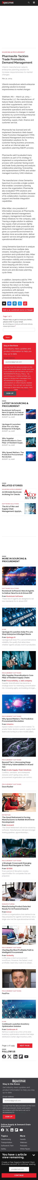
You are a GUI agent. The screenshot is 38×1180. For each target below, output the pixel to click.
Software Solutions (10, 504)
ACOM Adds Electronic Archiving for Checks (12, 493)
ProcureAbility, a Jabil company (19, 681)
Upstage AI (11, 637)
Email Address (10, 358)
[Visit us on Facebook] (4, 1056)
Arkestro (9, 724)
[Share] (9, 303)
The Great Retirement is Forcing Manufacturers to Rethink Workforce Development (18, 819)
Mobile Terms (9, 390)
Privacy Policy (23, 390)
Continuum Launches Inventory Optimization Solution (15, 1025)
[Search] (29, 2)
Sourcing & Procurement (13, 52)
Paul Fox (5, 993)
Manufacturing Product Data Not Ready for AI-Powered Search (16, 907)
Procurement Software (11, 673)
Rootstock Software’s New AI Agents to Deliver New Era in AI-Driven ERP (13, 412)
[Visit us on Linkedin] (15, 1056)
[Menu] (34, 2)
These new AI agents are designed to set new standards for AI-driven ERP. (18, 600)
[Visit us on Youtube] (26, 1056)
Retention (6, 815)
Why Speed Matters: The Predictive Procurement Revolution (13, 454)
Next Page (25, 1046)
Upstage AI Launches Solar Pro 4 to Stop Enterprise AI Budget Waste (11, 426)
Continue (19, 1175)
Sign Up (9, 393)
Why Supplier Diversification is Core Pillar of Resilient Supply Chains (13, 440)
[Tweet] (20, 303)
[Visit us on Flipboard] (21, 1056)
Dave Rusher (7, 787)
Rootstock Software (14, 596)
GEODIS (9, 869)
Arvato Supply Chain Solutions (18, 770)
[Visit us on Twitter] (9, 1056)
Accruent (10, 825)
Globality (10, 955)
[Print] (4, 303)
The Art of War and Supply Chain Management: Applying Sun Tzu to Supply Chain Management (12, 509)
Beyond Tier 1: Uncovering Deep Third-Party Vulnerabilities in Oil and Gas (17, 764)
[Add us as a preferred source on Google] (25, 303)
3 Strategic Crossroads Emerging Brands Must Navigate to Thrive (16, 864)
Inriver (9, 912)
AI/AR (4, 629)
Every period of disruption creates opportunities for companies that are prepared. (16, 873)
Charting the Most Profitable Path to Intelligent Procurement (18, 951)
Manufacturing (8, 904)
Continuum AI (11, 1029)
